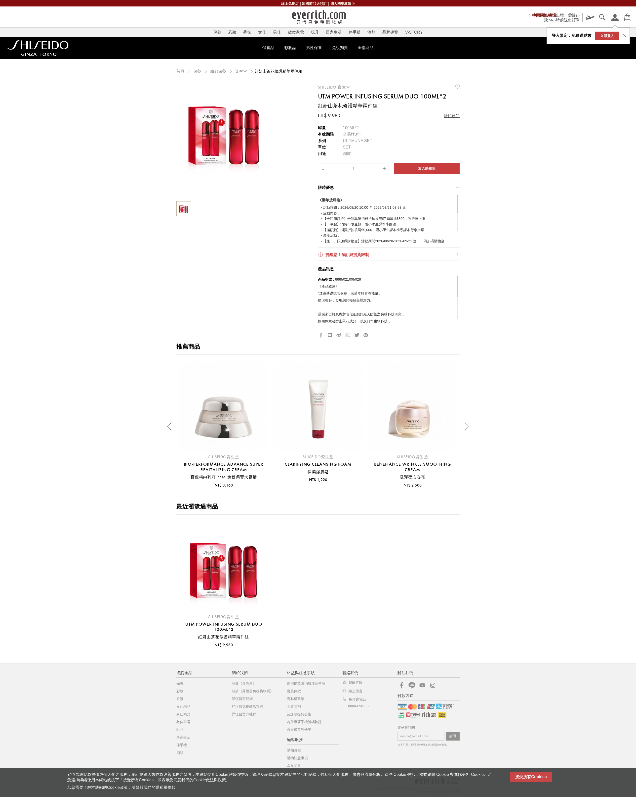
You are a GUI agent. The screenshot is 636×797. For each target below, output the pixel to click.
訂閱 (452, 736)
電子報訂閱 (406, 728)
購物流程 (294, 750)
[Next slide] (466, 427)
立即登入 (607, 36)
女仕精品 (183, 706)
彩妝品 (290, 48)
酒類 (371, 32)
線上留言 (355, 691)
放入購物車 (427, 168)
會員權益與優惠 (299, 730)
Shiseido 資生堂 (334, 87)
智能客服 (355, 683)
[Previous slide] (169, 427)
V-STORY (414, 32)
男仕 (277, 32)
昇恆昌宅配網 (242, 699)
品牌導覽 (390, 32)
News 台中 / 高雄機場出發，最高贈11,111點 (316, 3)
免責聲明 (294, 706)
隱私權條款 (165, 787)
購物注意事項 (297, 758)
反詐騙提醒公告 (299, 714)
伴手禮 (354, 32)
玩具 (315, 32)
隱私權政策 (295, 699)
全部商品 (366, 48)
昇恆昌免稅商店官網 (247, 706)
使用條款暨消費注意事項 (306, 683)
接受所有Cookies (531, 777)
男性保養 (314, 48)
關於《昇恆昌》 (244, 683)
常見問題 (294, 766)
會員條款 (294, 691)
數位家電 (296, 32)
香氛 (247, 32)
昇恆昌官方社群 (244, 714)
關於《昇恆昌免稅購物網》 (253, 691)
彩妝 (232, 32)
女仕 (262, 32)
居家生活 (334, 32)
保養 (217, 32)
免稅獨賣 (340, 48)
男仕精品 (183, 714)
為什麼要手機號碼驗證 (304, 722)
